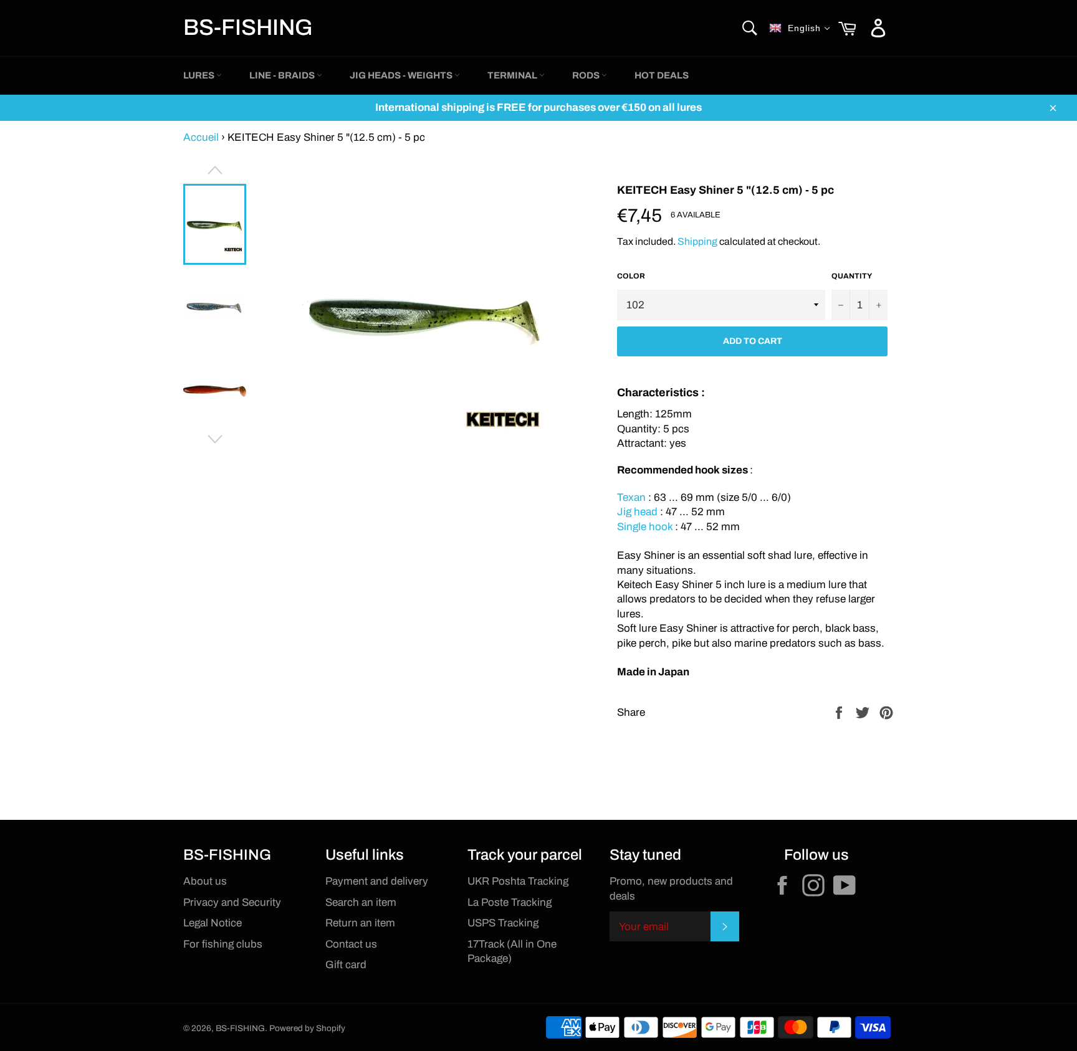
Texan (632, 497)
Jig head (637, 512)
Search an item (360, 902)
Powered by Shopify (307, 1028)
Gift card (345, 965)
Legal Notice (212, 923)
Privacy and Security (232, 902)
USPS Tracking (502, 923)
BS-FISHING (248, 27)
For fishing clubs (222, 944)
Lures (199, 75)
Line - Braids (283, 75)
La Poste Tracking (509, 902)
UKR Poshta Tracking (517, 881)
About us (205, 881)
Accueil (201, 137)
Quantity (851, 276)
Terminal (513, 75)
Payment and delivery (376, 881)
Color (631, 276)
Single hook (645, 527)
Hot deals (661, 75)
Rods (586, 75)
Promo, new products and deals (671, 888)
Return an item (360, 923)
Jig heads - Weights (402, 75)
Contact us (351, 944)
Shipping (697, 241)
